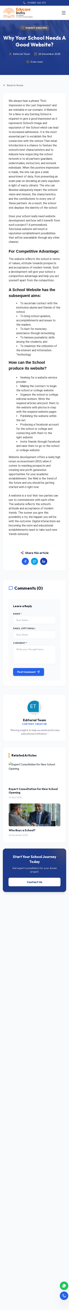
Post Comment (26, 672)
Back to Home (15, 85)
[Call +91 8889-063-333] (64, 1295)
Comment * (20, 643)
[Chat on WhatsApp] (64, 1286)
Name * (17, 613)
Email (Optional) (24, 628)
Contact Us (34, 882)
